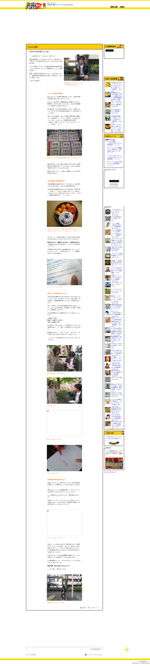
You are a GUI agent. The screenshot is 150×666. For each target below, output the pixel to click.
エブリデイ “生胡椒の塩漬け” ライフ (117, 254)
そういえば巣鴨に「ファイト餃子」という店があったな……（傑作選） (116, 232)
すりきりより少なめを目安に (116, 344)
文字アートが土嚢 (116, 377)
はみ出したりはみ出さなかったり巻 (116, 393)
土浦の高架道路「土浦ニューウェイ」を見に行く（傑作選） (116, 118)
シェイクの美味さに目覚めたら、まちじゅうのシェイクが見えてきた (116, 402)
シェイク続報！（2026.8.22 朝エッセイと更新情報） (114, 143)
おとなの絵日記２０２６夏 (116, 217)
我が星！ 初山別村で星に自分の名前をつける (116, 262)
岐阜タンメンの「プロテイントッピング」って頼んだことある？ (116, 298)
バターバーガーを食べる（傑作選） (116, 103)
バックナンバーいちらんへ (95, 654)
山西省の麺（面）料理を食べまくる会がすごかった (116, 409)
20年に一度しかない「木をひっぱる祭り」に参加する (116, 351)
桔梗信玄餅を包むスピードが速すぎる (116, 306)
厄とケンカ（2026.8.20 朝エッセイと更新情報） (114, 163)
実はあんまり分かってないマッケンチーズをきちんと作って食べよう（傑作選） (116, 86)
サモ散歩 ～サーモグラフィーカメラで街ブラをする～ (116, 359)
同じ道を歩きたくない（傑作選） (116, 110)
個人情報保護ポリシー (144, 661)
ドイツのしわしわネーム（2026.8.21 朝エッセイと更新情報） (114, 157)
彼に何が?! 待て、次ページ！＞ (90, 607)
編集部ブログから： (111, 139)
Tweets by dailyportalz (110, 472)
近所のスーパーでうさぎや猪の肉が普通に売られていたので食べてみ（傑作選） (116, 321)
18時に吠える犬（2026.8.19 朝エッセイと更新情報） (116, 365)
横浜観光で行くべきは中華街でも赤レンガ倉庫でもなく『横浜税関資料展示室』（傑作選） (116, 97)
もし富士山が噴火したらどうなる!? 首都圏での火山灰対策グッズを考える (116, 331)
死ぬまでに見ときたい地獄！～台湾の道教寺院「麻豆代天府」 (116, 386)
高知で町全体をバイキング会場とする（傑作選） (116, 372)
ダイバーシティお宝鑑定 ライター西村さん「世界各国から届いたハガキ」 (116, 242)
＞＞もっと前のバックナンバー (114, 428)
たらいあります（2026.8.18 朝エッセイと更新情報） (116, 416)
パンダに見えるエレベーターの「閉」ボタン (116, 211)
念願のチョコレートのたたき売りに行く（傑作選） (116, 277)
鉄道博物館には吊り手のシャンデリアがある (116, 338)
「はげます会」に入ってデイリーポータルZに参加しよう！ (113, 438)
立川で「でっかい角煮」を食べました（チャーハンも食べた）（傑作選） (116, 128)
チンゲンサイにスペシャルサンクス (116, 290)
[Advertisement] (75, 26)
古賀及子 (37, 81)
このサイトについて (51, 3)
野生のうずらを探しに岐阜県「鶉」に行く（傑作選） (116, 423)
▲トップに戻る (31, 654)
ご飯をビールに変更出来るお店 (116, 248)
